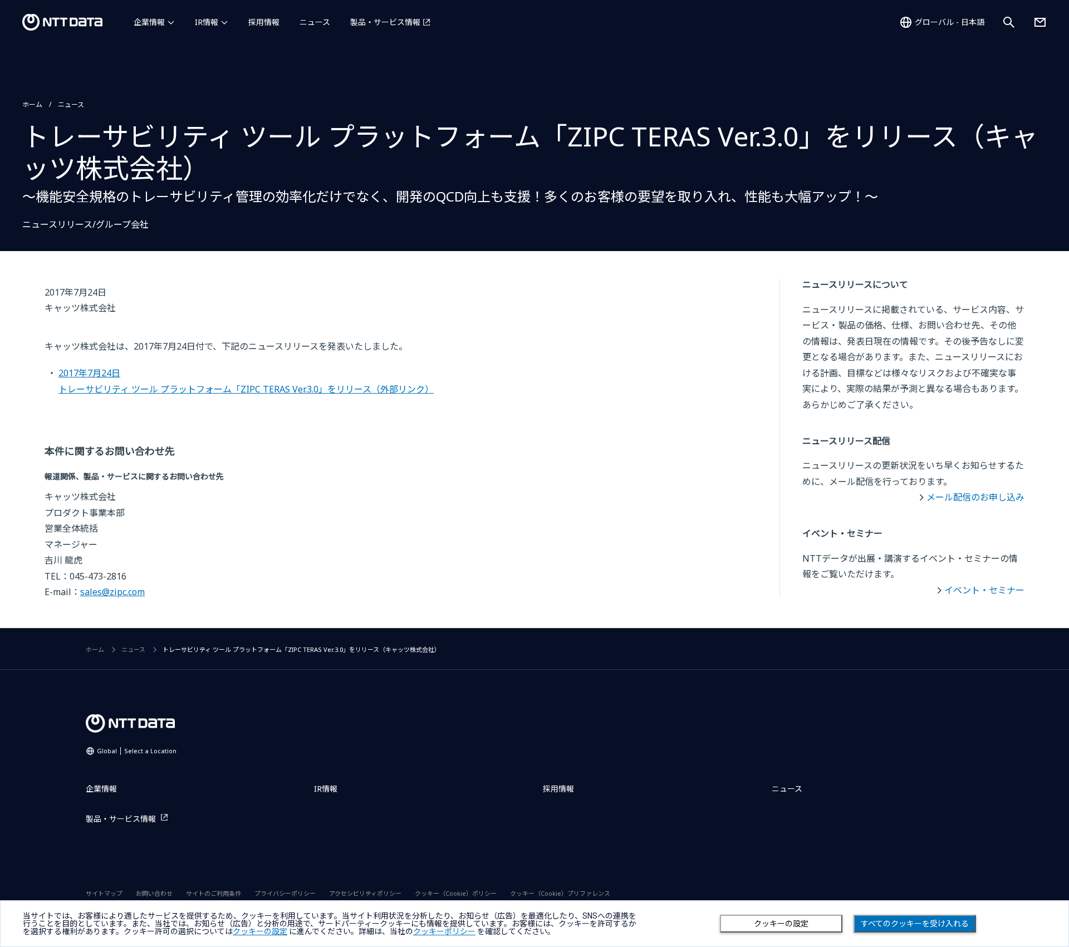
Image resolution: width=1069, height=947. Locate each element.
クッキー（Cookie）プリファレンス (560, 893)
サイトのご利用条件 (213, 893)
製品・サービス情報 (385, 22)
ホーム (32, 104)
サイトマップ (104, 893)
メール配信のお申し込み (975, 497)
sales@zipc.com (112, 592)
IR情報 (206, 22)
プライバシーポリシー (285, 893)
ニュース (315, 22)
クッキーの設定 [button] (260, 931)
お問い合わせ (154, 893)
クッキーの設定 (781, 923)
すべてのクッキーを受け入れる (915, 923)
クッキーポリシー (444, 931)
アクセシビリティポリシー (365, 893)
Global (136, 751)
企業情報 (149, 22)
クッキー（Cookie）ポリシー (456, 893)
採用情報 (263, 22)
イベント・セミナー (984, 590)
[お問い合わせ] (1040, 22)
